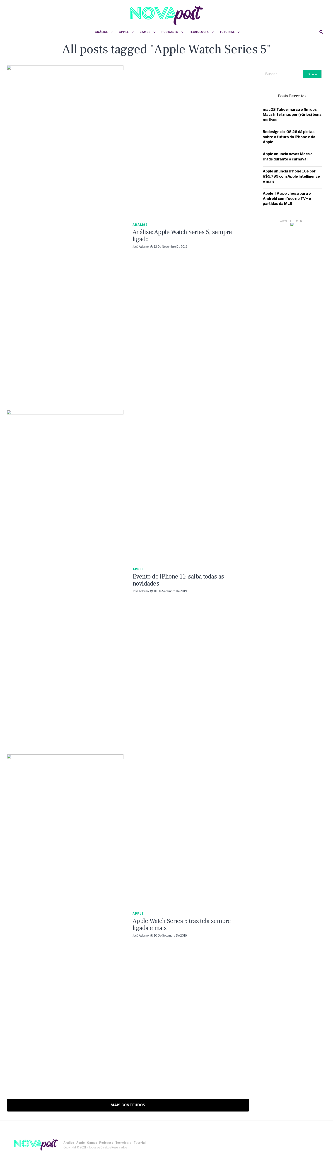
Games (145, 32)
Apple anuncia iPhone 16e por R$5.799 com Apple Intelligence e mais (291, 176)
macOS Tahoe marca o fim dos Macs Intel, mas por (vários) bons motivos (292, 114)
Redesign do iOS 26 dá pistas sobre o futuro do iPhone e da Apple (289, 137)
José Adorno (141, 246)
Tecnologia (199, 32)
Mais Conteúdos (128, 1105)
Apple (124, 32)
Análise (101, 32)
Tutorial (227, 32)
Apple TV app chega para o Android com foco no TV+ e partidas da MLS (287, 198)
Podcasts (170, 32)
